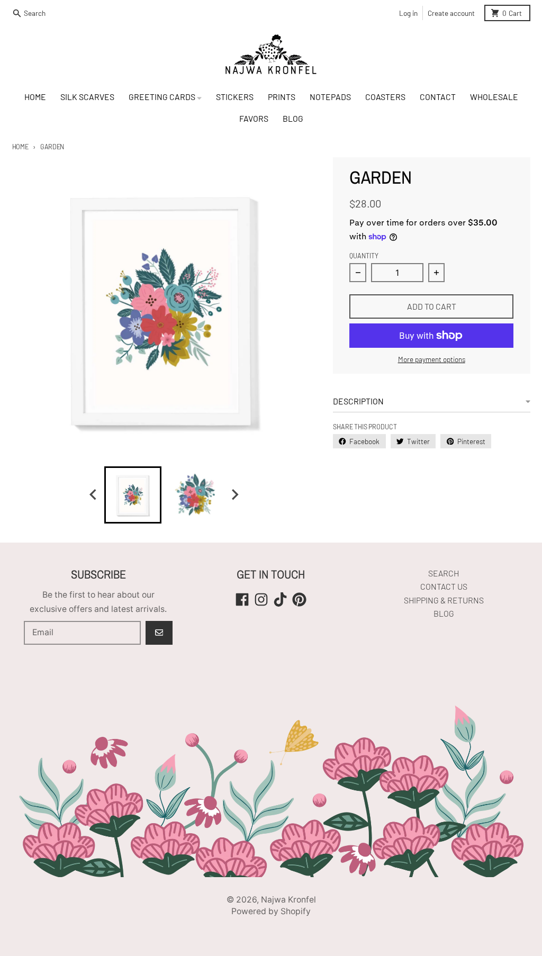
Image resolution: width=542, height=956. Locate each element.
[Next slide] (234, 495)
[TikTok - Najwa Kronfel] (280, 599)
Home (20, 146)
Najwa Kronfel (288, 900)
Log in (408, 12)
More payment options (431, 359)
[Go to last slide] (93, 495)
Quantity (363, 255)
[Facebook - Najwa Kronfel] (242, 599)
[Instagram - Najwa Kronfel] (261, 599)
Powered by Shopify (271, 911)
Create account (451, 12)
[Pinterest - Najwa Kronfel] (299, 599)
